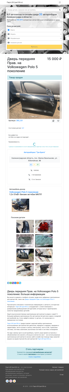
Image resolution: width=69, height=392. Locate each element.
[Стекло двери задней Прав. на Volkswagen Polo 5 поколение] (25, 240)
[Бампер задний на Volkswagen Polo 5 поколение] (25, 226)
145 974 (19, 20)
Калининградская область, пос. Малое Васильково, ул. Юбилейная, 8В (34, 159)
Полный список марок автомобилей (51, 370)
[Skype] (20, 283)
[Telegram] (8, 283)
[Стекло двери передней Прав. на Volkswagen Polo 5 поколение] (44, 240)
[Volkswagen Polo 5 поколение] (20, 205)
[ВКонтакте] (15, 283)
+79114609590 (36, 175)
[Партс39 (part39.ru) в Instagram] (11, 381)
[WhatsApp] (11, 283)
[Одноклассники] (18, 283)
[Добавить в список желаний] (58, 121)
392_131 (19, 121)
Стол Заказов (36, 179)
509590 (36, 170)
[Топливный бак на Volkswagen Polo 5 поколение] (25, 255)
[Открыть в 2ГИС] (38, 164)
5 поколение (32, 192)
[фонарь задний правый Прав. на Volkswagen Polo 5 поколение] (44, 226)
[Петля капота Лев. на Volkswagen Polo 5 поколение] (25, 269)
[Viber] (13, 283)
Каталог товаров (58, 367)
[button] (11, 100)
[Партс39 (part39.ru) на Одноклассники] (14, 381)
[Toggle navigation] (59, 2)
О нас (62, 374)
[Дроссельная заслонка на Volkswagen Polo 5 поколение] (44, 269)
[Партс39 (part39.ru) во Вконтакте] (7, 381)
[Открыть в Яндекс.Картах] (34, 164)
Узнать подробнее (35, 357)
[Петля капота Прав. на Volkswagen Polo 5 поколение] (44, 255)
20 (41, 14)
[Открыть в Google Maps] (31, 164)
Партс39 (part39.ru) (15, 2)
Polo (24, 192)
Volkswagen (15, 192)
